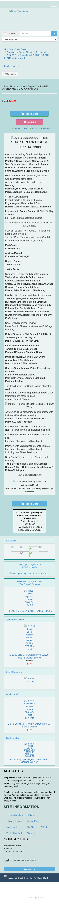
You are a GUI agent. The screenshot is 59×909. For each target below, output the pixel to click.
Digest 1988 (41, 52)
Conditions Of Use (14, 826)
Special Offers (17, 814)
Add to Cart (31, 113)
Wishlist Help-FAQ (14, 833)
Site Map (31, 826)
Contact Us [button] (30, 869)
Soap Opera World (36, 897)
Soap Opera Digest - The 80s (20, 52)
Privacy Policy (33, 820)
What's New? (12, 694)
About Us (31, 833)
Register (15, 65)
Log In (7, 65)
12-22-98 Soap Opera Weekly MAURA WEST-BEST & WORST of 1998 (29, 656)
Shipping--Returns (14, 820)
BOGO (31, 814)
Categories (11, 73)
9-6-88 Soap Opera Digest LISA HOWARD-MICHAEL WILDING (29, 761)
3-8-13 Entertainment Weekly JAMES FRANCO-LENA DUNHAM (29, 725)
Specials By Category (15, 619)
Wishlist (31, 122)
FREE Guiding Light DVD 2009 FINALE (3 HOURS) (29, 610)
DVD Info (44, 826)
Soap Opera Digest (17, 49)
